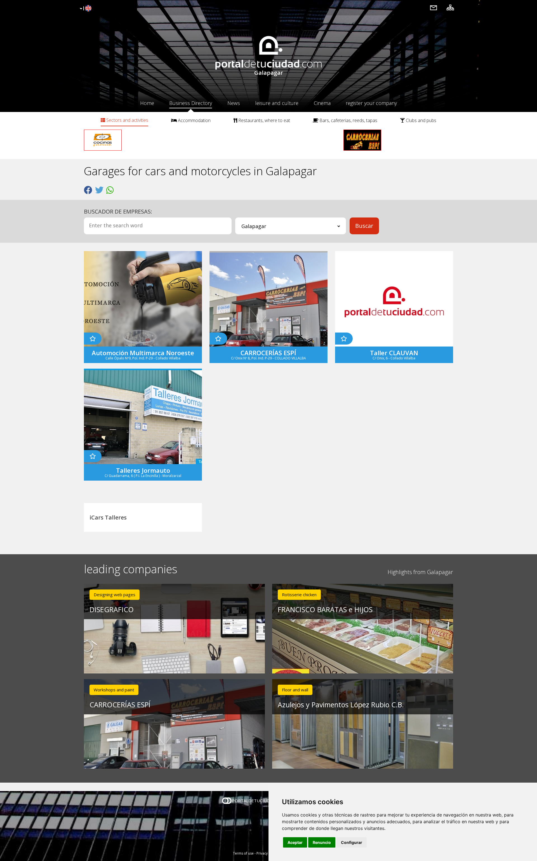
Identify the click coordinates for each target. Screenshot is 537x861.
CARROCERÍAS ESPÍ (120, 704)
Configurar (351, 842)
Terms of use (243, 853)
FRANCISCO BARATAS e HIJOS (325, 609)
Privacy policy (267, 853)
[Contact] (433, 7)
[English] (84, 8)
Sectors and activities (126, 120)
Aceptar (295, 842)
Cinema (322, 103)
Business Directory (190, 103)
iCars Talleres (108, 517)
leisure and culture (276, 103)
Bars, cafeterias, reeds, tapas (347, 120)
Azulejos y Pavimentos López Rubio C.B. (341, 704)
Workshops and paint (114, 689)
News (233, 103)
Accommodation (194, 120)
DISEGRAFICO (112, 609)
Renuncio (322, 842)
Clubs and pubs (420, 120)
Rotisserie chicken (299, 594)
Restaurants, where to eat (263, 120)
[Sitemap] (450, 7)
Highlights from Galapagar (420, 572)
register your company (371, 103)
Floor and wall (295, 689)
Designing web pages (114, 594)
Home (147, 103)
